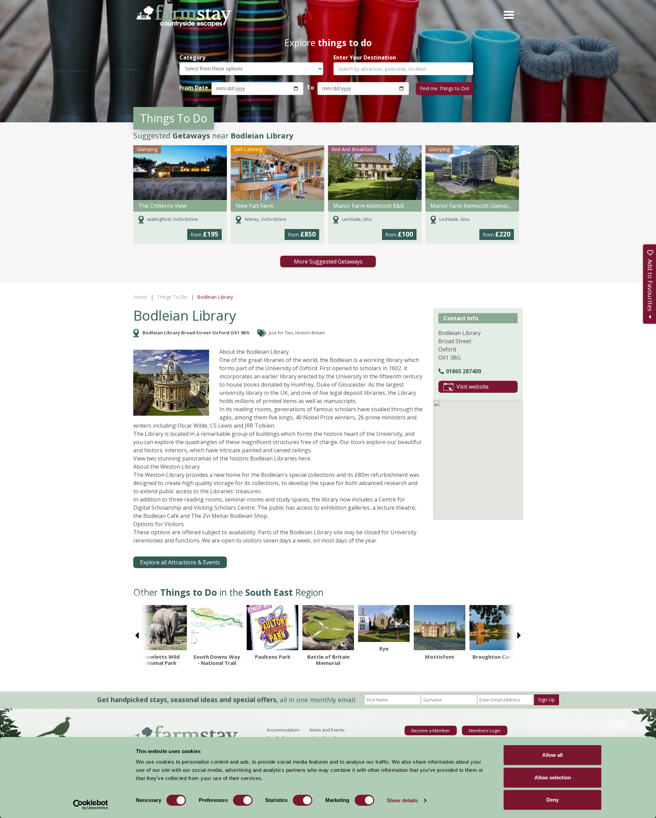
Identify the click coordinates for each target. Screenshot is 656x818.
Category (192, 58)
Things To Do (172, 297)
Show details (402, 800)
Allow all (552, 755)
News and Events (327, 730)
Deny (552, 800)
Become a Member (430, 730)
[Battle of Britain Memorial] (328, 627)
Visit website (472, 386)
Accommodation (282, 730)
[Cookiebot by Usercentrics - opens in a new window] (91, 805)
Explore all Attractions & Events (180, 562)
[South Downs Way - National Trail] (217, 627)
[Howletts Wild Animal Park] (161, 627)
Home (140, 297)
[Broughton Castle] (495, 627)
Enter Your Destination (364, 58)
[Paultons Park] (272, 627)
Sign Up (546, 699)
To (310, 87)
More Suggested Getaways (328, 261)
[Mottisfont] (439, 627)
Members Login (485, 730)
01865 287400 (463, 371)
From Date (193, 87)
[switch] (242, 800)
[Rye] (384, 623)
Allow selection (552, 777)
